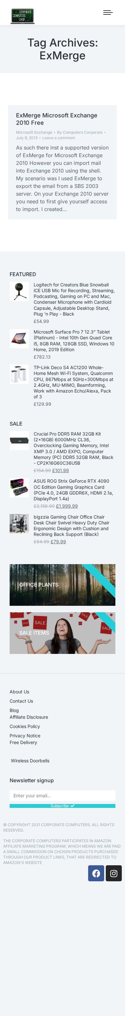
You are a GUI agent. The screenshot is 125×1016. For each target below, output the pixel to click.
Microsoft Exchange (34, 132)
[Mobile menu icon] (108, 12)
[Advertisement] (62, 950)
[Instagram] (114, 873)
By (80, 132)
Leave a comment (58, 137)
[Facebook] (96, 873)
